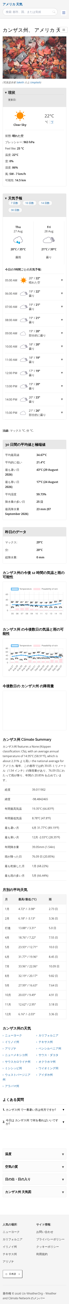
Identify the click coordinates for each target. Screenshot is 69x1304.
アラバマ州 (12, 1086)
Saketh (20, 82)
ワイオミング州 (48, 1068)
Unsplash (35, 82)
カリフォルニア (48, 1035)
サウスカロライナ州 (17, 1062)
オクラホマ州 (47, 1062)
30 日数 (15, 210)
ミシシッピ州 (13, 1068)
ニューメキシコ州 (16, 1055)
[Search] (54, 11)
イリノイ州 (12, 1042)
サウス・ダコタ (48, 1055)
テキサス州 (46, 1042)
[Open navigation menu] (63, 12)
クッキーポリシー (47, 1246)
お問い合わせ (44, 1232)
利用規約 (42, 1254)
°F (52, 122)
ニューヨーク (13, 1035)
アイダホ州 (46, 1075)
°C (46, 122)
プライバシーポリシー (50, 1239)
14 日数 (45, 203)
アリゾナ (10, 1048)
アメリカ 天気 (12, 4)
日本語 (12, 1274)
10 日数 (29, 203)
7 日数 (14, 203)
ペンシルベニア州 (50, 1048)
